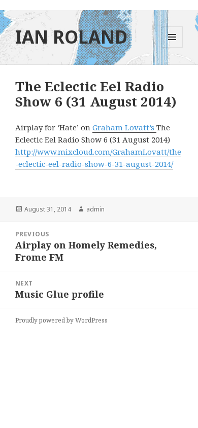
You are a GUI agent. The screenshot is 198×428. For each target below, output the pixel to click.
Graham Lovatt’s (124, 127)
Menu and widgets (172, 47)
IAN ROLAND (71, 37)
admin (95, 209)
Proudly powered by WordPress (61, 320)
